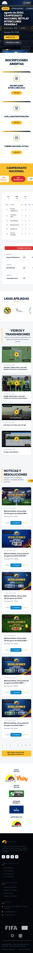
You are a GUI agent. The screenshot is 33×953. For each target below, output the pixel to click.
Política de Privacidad (24, 949)
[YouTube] (16, 856)
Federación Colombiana (10, 896)
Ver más (24, 522)
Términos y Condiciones (8, 949)
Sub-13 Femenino (8, 868)
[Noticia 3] (7, 49)
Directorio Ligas (8, 893)
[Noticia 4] (9, 49)
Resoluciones (18, 8)
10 (26, 745)
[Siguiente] (28, 48)
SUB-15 (16, 197)
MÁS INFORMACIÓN (18, 179)
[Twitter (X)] (8, 856)
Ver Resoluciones (12, 42)
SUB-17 (25, 197)
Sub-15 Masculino (9, 873)
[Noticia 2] (4, 49)
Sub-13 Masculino (9, 871)
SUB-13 (8, 197)
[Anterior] (23, 48)
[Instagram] (12, 856)
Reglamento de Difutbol (10, 890)
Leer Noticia (10, 37)
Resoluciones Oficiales (10, 887)
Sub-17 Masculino (9, 876)
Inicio (6, 8)
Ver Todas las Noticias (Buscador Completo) (15, 753)
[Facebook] (3, 856)
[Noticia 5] (11, 49)
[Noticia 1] (3, 49)
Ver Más (16, 93)
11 (29, 745)
